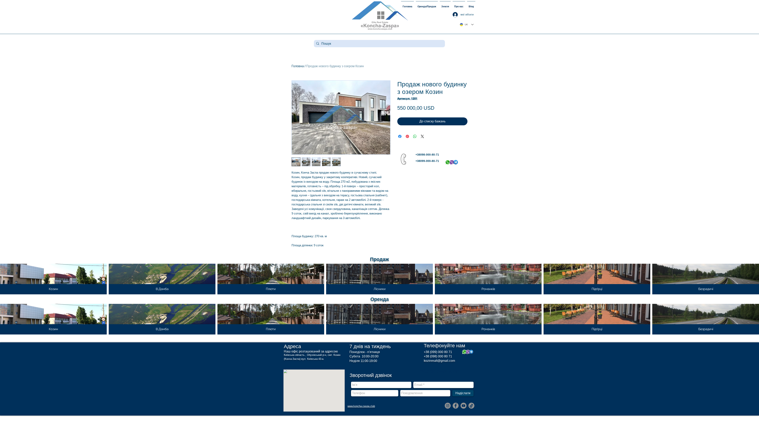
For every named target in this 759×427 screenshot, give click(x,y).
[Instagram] (448, 406)
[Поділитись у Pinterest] (407, 136)
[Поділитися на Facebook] (399, 136)
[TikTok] (471, 406)
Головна (298, 66)
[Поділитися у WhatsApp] (415, 136)
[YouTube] (463, 406)
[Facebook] (456, 406)
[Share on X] (422, 136)
